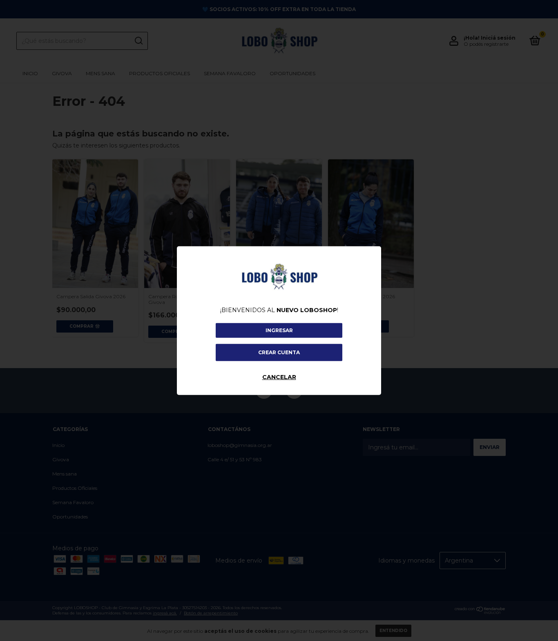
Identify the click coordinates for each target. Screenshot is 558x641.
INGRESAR (279, 330)
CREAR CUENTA (279, 352)
